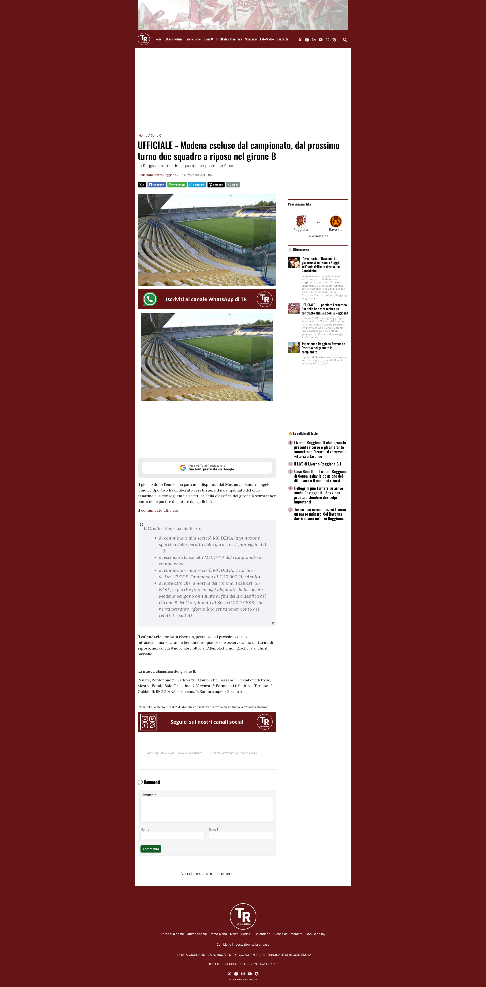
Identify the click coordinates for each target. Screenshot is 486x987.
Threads (218, 184)
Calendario (262, 934)
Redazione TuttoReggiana (157, 175)
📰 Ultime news (298, 249)
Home (158, 39)
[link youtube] (320, 39)
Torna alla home (172, 934)
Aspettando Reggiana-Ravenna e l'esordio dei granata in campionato (323, 347)
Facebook (158, 184)
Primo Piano (193, 39)
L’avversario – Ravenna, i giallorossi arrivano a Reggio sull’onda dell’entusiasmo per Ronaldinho (320, 264)
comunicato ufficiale (159, 510)
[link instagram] (313, 39)
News (234, 934)
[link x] (300, 39)
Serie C (208, 39)
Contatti (282, 39)
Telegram (198, 184)
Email (235, 184)
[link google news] (334, 39)
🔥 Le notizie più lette (303, 433)
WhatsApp (178, 184)
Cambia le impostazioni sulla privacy (243, 944)
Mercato (297, 934)
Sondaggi (251, 39)
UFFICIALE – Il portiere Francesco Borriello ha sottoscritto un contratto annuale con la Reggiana (324, 308)
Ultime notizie (173, 39)
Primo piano (218, 934)
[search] (345, 39)
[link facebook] (307, 39)
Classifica (280, 934)
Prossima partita (299, 204)
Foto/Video (267, 39)
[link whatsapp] (327, 39)
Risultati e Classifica (229, 39)
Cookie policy (315, 934)
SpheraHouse (249, 979)
